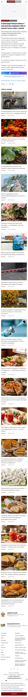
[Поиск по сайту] (26, 1)
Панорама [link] (3, 229)
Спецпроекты (18, 642)
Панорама (17, 633)
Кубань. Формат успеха (20, 647)
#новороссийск (20, 80)
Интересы (3, 659)
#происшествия (5, 80)
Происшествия (5, 20)
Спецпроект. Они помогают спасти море (20, 653)
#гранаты (13, 80)
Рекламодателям (19, 658)
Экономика (3, 640)
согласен (14, 694)
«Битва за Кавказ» (19, 635)
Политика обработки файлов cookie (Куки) (20, 665)
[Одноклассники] (7, 84)
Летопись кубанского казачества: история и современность (20, 639)
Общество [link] (3, 115)
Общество (3, 635)
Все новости (4, 633)
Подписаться (15, 73)
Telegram (17, 669)
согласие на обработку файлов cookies (11, 690)
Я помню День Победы (20, 649)
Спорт (2, 645)
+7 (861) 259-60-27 (14, 676)
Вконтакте (11, 669)
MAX (22, 76)
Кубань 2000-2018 (19, 645)
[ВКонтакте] (4, 84)
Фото (2, 650)
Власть (2, 638)
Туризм (2, 654)
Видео (2, 652)
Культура (3, 647)
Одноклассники (14, 669)
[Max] (13, 84)
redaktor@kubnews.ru (14, 678)
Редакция (17, 655)
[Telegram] (10, 84)
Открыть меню (1, 1)
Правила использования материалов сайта (21, 661)
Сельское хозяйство (5, 657)
